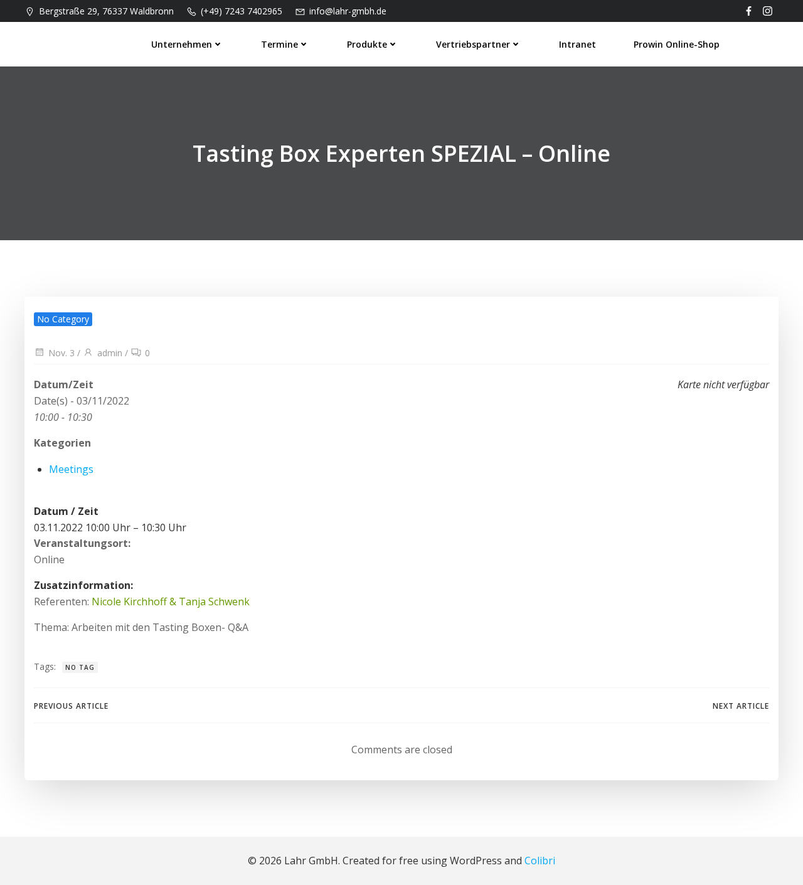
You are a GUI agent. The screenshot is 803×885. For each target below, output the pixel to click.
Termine (279, 44)
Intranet (577, 44)
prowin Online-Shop (677, 44)
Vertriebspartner (473, 44)
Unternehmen (181, 44)
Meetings (71, 469)
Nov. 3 (61, 353)
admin (109, 353)
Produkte (367, 44)
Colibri (539, 860)
